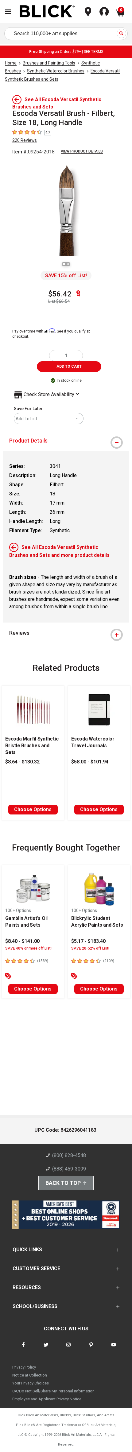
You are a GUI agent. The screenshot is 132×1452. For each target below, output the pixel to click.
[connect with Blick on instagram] (68, 1348)
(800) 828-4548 (69, 1155)
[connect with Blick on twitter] (46, 1348)
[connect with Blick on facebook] (23, 1348)
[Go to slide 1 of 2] (64, 264)
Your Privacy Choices (30, 1383)
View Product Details (82, 151)
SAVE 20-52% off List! (90, 948)
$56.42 (60, 294)
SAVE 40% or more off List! (28, 948)
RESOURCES (27, 1287)
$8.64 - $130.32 (22, 762)
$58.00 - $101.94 (89, 762)
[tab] (66, 440)
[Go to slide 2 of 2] (68, 264)
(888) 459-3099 (69, 1169)
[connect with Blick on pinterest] (91, 1348)
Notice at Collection (29, 1375)
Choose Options (33, 809)
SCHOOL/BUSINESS (35, 1306)
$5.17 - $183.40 (88, 941)
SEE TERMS (93, 52)
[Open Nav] (8, 11)
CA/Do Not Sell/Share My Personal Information (53, 1391)
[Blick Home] (47, 12)
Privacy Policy (24, 1367)
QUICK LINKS (27, 1249)
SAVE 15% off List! (66, 275)
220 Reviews (24, 140)
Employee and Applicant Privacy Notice (46, 1399)
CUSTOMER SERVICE (36, 1268)
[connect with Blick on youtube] (113, 1348)
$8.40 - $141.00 (22, 941)
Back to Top (63, 1183)
